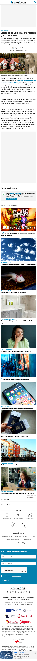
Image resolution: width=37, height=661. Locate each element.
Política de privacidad (17, 602)
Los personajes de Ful (14, 543)
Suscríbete (5, 580)
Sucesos (20, 597)
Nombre (2, 554)
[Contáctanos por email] (26, 592)
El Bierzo (13, 597)
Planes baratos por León (21, 536)
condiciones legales (16, 576)
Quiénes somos (7, 604)
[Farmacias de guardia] (24, 524)
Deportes (16, 599)
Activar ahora (11, 199)
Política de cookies (28, 602)
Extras (28, 599)
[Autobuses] (12, 524)
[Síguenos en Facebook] (7, 592)
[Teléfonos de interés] (7, 516)
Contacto (15, 604)
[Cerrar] (35, 653)
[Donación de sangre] (18, 516)
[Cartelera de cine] (29, 516)
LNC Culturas (4, 30)
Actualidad (6, 597)
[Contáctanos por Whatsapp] (21, 592)
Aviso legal (7, 602)
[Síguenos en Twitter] (10, 592)
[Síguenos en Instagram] (15, 592)
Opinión (23, 599)
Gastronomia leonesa (7, 536)
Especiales (9, 599)
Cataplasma (25, 543)
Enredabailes (27, 539)
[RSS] (29, 592)
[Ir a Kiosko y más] (24, 592)
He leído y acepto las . (12, 576)
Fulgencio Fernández (20, 48)
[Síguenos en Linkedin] (18, 592)
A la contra (32, 536)
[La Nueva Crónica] (18, 589)
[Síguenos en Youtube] (13, 592)
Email (2, 560)
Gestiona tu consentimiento (26, 604)
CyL (24, 597)
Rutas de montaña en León (12, 539)
